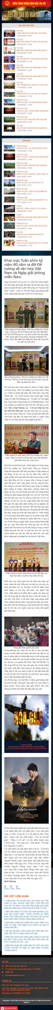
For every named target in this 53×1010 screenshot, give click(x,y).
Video (19, 206)
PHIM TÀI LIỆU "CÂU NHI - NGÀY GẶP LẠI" (33, 174)
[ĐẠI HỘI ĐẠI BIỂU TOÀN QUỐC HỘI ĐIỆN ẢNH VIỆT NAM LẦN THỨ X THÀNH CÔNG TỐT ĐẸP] (9, 59)
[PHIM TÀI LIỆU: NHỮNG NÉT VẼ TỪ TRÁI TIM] (9, 243)
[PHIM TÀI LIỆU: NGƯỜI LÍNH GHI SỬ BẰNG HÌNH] (9, 226)
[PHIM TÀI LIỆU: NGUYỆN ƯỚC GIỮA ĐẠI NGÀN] (9, 119)
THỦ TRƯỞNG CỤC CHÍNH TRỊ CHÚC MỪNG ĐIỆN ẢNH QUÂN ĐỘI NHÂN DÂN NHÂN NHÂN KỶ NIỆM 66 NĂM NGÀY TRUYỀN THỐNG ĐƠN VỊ (33, 85)
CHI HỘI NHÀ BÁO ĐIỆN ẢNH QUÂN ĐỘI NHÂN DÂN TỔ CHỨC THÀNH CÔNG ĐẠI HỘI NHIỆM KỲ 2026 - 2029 (33, 128)
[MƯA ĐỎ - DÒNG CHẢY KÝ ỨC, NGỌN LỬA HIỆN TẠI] (9, 209)
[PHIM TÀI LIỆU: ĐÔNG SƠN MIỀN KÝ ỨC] (9, 200)
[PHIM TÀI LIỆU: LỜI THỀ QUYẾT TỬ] (9, 183)
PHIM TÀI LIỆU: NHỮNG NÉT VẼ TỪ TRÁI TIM (33, 243)
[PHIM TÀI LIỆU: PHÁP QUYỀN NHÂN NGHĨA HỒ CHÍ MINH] (9, 191)
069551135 (9, 972)
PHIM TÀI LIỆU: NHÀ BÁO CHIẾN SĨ (30, 234)
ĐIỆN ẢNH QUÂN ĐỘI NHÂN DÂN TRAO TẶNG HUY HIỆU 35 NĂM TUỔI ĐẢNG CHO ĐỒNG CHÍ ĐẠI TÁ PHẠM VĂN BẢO (33, 50)
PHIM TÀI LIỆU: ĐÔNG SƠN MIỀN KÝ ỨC (32, 200)
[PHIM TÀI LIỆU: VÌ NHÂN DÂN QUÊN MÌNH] (9, 111)
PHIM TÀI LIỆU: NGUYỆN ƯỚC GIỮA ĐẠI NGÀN (33, 119)
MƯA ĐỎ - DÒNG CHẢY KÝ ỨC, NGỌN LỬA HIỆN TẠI (33, 208)
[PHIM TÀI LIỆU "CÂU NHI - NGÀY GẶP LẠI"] (9, 174)
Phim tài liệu (22, 100)
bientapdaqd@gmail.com (15, 975)
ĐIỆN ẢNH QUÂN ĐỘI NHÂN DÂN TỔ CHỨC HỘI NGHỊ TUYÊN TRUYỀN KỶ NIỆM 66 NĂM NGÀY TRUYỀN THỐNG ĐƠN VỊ (33, 76)
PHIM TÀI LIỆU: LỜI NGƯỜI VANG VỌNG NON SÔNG (33, 102)
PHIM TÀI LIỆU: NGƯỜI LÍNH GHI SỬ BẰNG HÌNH (33, 226)
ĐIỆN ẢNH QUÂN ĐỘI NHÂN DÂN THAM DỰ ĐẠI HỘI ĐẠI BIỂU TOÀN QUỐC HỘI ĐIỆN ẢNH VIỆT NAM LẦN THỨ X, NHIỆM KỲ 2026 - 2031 (33, 67)
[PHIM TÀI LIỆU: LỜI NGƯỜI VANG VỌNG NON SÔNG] (9, 102)
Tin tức (20, 31)
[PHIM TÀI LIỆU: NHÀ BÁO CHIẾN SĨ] (9, 234)
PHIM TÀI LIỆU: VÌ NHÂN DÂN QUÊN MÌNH (32, 111)
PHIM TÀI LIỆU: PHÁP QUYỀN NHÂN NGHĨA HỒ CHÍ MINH (33, 191)
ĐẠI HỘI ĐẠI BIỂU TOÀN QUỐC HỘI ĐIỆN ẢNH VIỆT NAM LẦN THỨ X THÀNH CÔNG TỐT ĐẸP (33, 59)
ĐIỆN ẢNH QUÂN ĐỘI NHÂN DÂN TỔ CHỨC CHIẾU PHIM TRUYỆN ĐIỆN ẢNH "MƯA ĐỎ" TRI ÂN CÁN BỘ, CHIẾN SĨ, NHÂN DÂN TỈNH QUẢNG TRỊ (33, 217)
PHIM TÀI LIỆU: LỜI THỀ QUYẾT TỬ (30, 183)
